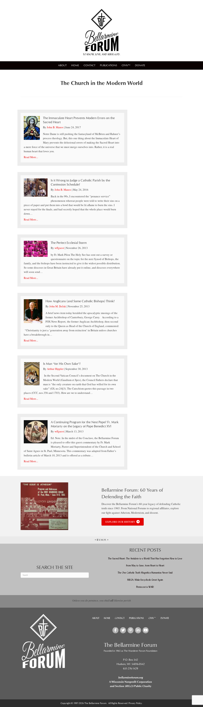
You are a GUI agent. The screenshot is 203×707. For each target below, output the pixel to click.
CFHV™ (126, 65)
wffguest (59, 248)
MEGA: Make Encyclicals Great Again (145, 579)
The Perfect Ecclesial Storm (69, 243)
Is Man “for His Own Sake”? (62, 364)
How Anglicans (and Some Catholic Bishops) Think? (80, 301)
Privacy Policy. (135, 703)
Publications (108, 65)
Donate (140, 65)
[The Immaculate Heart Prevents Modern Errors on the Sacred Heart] (32, 127)
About (62, 65)
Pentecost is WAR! (145, 586)
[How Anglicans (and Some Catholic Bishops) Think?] (33, 311)
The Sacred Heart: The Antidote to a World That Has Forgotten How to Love (145, 558)
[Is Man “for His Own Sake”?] (32, 373)
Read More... (31, 157)
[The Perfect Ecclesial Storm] (36, 248)
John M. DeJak (57, 306)
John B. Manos (55, 127)
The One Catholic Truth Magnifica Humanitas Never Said (145, 572)
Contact (89, 65)
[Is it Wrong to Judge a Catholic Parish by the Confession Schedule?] (36, 187)
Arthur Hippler (55, 369)
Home (75, 65)
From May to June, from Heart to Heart (145, 565)
